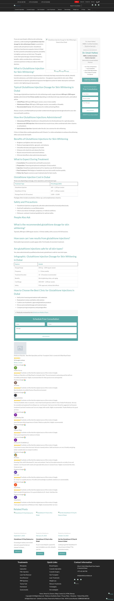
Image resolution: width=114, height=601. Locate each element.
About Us (82, 1)
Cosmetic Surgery (54, 572)
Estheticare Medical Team (40, 312)
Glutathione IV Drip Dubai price (23, 539)
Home (34, 26)
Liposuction (23, 569)
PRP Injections (24, 581)
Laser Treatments (54, 578)
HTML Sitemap (70, 593)
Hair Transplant (53, 575)
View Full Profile (90, 79)
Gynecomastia (24, 590)
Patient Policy (81, 596)
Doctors (92, 1)
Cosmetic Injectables (43, 26)
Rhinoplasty (23, 566)
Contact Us (87, 1)
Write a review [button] (18, 362)
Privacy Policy (65, 596)
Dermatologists (53, 590)
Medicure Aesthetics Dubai (53, 596)
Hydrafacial (23, 587)
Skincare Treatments (55, 584)
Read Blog (18, 551)
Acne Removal (24, 578)
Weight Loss (52, 581)
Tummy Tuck (23, 584)
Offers (76, 1)
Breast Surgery (53, 566)
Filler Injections (24, 572)
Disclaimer (73, 596)
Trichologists (53, 587)
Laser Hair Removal (25, 575)
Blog (56, 593)
